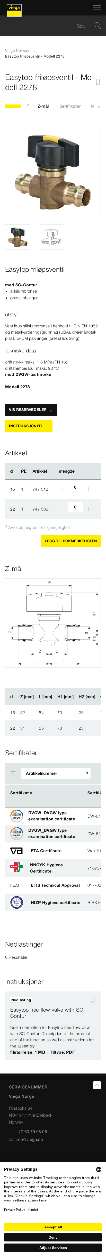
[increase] (89, 489)
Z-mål (43, 106)
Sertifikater (70, 106)
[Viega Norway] (14, 7)
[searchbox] (48, 25)
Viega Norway (17, 50)
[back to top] (97, 1085)
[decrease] (62, 489)
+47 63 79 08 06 (31, 1131)
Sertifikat (19, 792)
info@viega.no (29, 1139)
